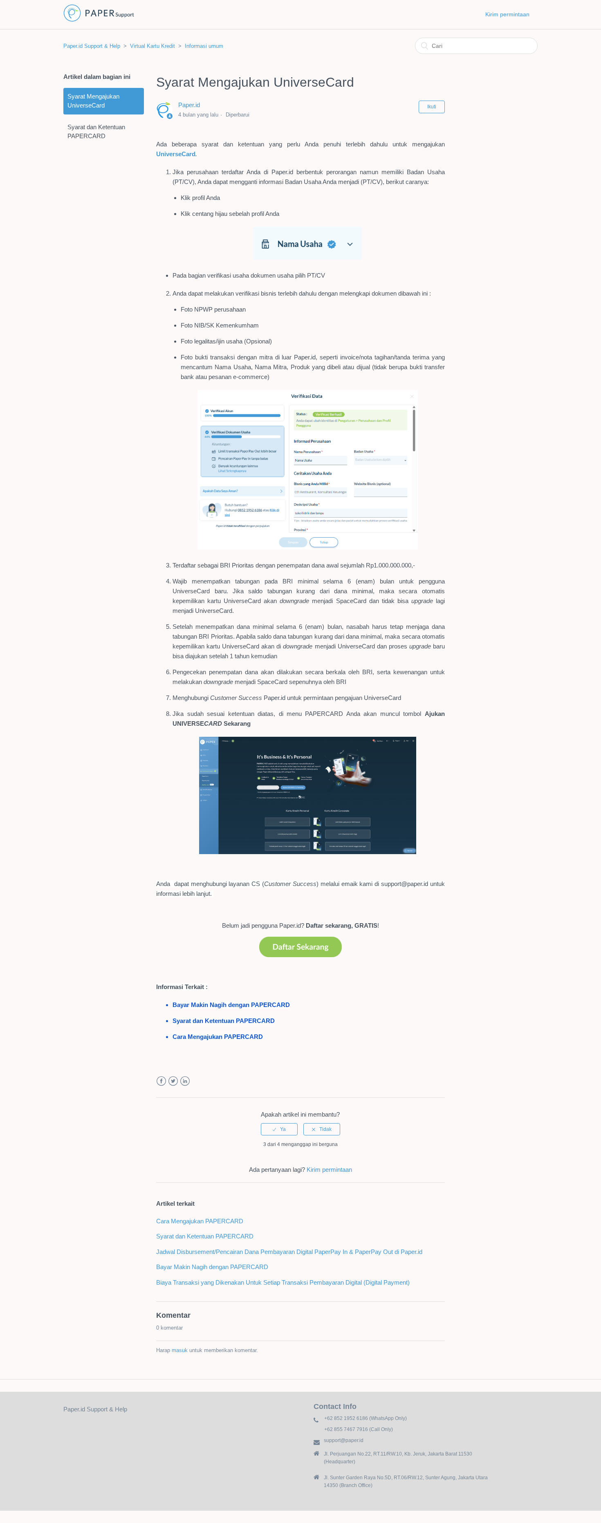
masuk (180, 1350)
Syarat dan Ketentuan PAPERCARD (96, 131)
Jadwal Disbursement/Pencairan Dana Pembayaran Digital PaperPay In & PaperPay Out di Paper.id (289, 1251)
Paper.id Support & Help (91, 46)
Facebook (161, 1081)
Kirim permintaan (507, 14)
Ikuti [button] (431, 107)
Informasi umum (204, 46)
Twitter (173, 1081)
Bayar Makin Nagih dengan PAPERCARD (212, 1266)
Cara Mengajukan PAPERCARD (199, 1221)
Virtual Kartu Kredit (152, 46)
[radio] (279, 1129)
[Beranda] (98, 20)
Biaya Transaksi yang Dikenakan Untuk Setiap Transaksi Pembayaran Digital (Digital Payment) (283, 1282)
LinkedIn (185, 1081)
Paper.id (189, 104)
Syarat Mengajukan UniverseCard (93, 101)
